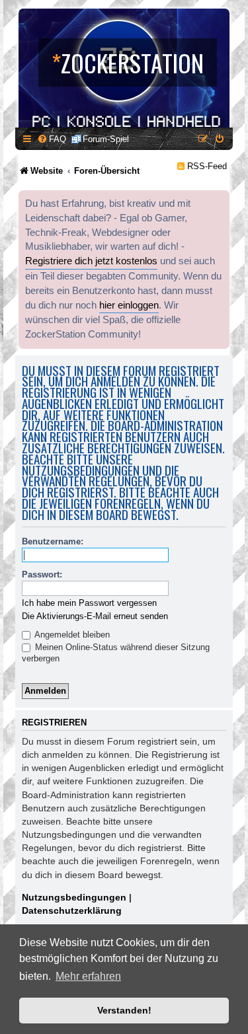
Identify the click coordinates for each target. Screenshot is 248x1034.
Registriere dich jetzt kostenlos (91, 261)
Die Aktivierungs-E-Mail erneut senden (95, 616)
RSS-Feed (207, 166)
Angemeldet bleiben (71, 635)
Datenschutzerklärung (72, 910)
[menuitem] (51, 139)
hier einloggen (129, 305)
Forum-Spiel (106, 139)
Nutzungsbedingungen (74, 897)
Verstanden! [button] (124, 1010)
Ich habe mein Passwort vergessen (89, 603)
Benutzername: (52, 541)
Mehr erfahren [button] (88, 976)
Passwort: (42, 574)
